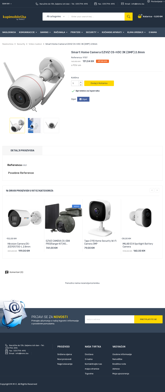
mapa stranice (92, 369)
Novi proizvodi (64, 359)
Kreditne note (119, 364)
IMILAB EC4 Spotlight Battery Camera (138, 245)
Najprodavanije (65, 364)
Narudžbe (117, 359)
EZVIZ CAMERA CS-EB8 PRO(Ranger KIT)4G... (58, 242)
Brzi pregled (32, 252)
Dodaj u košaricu (99, 83)
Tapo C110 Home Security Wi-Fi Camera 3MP (100, 242)
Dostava (89, 354)
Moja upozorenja (120, 373)
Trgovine (89, 373)
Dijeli (84, 99)
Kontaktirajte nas (93, 364)
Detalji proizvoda (22, 150)
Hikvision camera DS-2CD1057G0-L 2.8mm (19, 245)
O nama (88, 359)
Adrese (116, 369)
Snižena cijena (64, 354)
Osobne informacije (122, 354)
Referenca (14, 165)
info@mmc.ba (137, 4)
